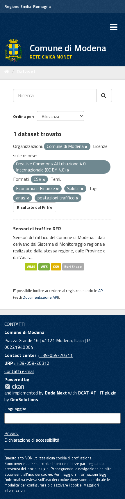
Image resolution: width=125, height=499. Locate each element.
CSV (56, 267)
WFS (44, 267)
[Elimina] (86, 146)
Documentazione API (40, 297)
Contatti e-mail (19, 371)
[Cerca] (104, 95)
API (100, 290)
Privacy (11, 433)
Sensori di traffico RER (37, 228)
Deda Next (56, 392)
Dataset (26, 71)
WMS (31, 267)
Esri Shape (73, 267)
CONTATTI (14, 324)
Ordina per (23, 116)
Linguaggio (14, 409)
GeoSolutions (24, 399)
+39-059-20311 (56, 355)
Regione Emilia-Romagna (27, 6)
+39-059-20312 (32, 363)
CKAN (14, 386)
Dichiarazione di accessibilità (31, 439)
